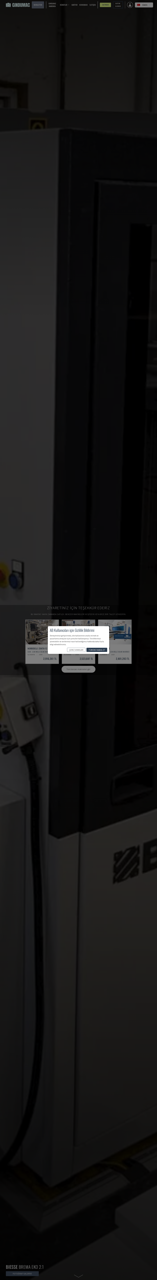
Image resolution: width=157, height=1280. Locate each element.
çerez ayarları (76, 650)
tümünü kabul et (97, 650)
